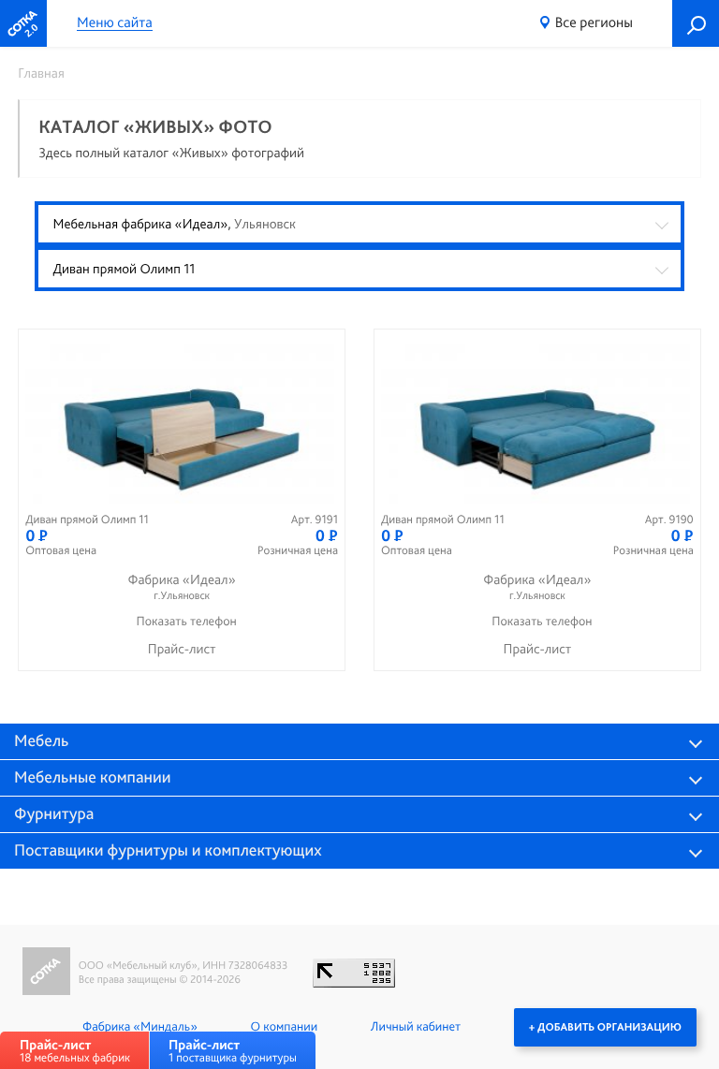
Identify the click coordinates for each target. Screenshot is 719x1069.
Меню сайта (115, 23)
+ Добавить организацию (605, 1026)
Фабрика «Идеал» (182, 586)
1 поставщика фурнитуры (233, 1050)
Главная (41, 73)
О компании (284, 1026)
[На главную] (23, 23)
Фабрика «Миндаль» (140, 1026)
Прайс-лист (182, 648)
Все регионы (594, 22)
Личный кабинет (416, 1026)
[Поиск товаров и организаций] (695, 23)
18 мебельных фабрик (75, 1050)
